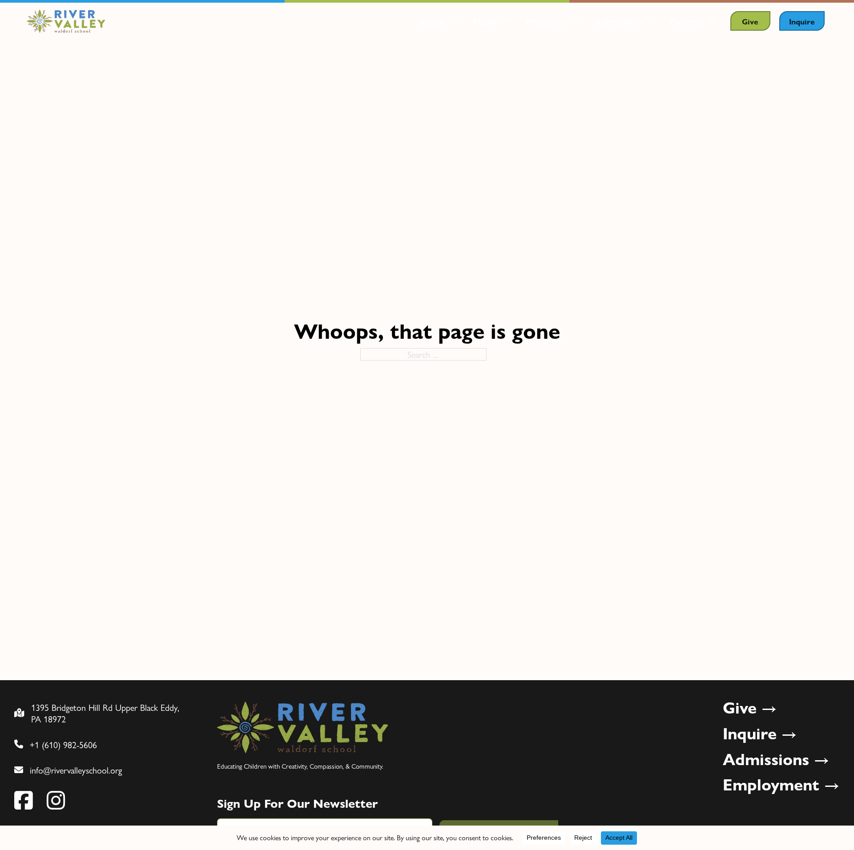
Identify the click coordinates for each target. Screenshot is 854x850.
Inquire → (760, 733)
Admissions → (776, 759)
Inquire (802, 21)
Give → (750, 707)
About (431, 21)
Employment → (781, 784)
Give (750, 21)
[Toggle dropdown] (454, 20)
